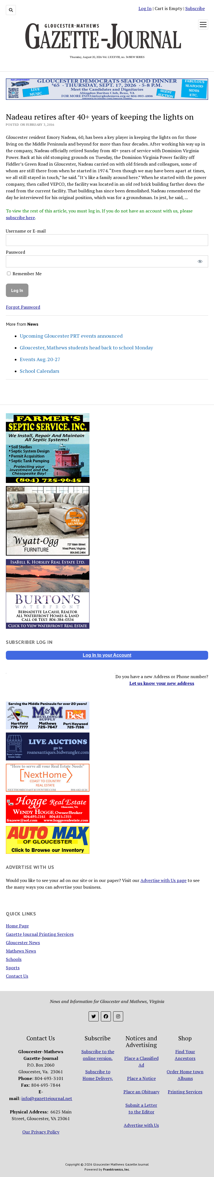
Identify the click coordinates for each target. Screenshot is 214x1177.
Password (15, 252)
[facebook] (106, 1016)
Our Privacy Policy (40, 1132)
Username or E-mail (26, 231)
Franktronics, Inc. (116, 1169)
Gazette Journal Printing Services (40, 934)
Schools (13, 959)
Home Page (17, 926)
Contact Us (17, 976)
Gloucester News (23, 942)
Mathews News (21, 951)
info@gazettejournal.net (46, 1098)
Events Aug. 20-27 (40, 359)
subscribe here (20, 217)
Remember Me (26, 273)
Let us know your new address (161, 683)
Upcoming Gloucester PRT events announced (71, 335)
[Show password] (200, 261)
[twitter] (94, 1016)
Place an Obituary (141, 1092)
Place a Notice (141, 1078)
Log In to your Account (107, 655)
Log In (145, 8)
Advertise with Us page (163, 880)
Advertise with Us (141, 1125)
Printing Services (185, 1092)
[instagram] (118, 1016)
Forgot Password (23, 307)
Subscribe (195, 8)
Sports (13, 968)
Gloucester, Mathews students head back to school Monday (86, 347)
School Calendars (39, 371)
